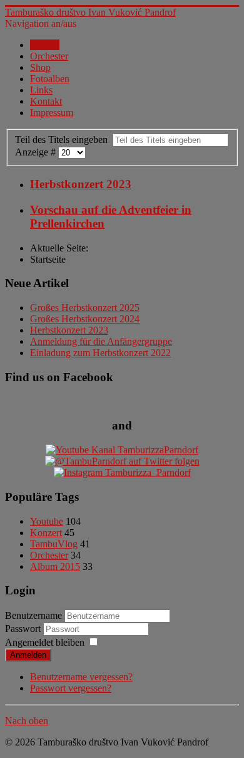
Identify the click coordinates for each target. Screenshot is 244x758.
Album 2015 (55, 566)
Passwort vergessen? (70, 688)
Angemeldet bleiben (44, 642)
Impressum (51, 112)
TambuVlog (54, 544)
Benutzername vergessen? (81, 676)
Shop (40, 67)
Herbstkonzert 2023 (80, 184)
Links (41, 90)
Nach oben (26, 720)
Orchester (49, 56)
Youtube (46, 521)
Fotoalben (49, 78)
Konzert (46, 532)
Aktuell (44, 44)
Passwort (24, 628)
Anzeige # (36, 152)
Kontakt (46, 101)
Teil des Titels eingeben (64, 139)
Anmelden (28, 655)
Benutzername (33, 615)
